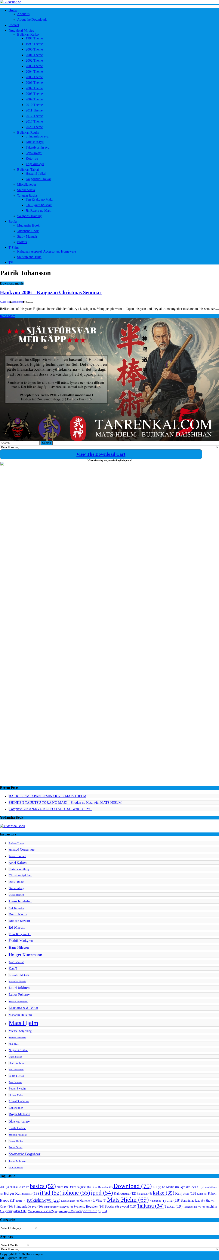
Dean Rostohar (20, 901)
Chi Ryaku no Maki (39, 205)
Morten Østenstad (17, 1037)
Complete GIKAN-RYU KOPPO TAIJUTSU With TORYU (50, 809)
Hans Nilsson (19, 947)
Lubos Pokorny (19, 995)
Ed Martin (17, 927)
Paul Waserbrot (16, 1069)
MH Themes (36, 1258)
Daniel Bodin (16, 881)
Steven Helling (16, 1141)
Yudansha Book (28, 231)
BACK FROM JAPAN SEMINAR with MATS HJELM (47, 796)
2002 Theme (34, 60)
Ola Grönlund (17, 1063)
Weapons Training (29, 216)
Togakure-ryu (35, 164)
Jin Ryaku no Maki (38, 210)
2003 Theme (34, 66)
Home (13, 10)
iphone (76, 1192)
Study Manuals (27, 236)
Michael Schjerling (20, 1031)
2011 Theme (34, 110)
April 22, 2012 (5, 302)
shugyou (66, 1206)
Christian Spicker (20, 875)
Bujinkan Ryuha (28, 132)
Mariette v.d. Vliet (23, 1008)
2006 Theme (34, 82)
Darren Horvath (16, 895)
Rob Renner (16, 1107)
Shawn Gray (19, 1121)
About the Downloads (32, 19)
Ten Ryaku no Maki (39, 199)
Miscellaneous (26, 184)
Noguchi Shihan (18, 1050)
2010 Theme (34, 105)
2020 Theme (34, 127)
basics (43, 1186)
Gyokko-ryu (34, 153)
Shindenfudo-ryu (37, 136)
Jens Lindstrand (16, 962)
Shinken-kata (26, 190)
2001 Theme (34, 55)
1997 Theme (34, 38)
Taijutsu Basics (27, 195)
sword (128, 1206)
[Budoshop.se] (109, 2)
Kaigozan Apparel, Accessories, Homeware (46, 251)
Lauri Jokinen (19, 988)
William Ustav (16, 1167)
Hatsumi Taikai (36, 173)
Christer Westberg (19, 869)
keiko (163, 1193)
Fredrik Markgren (21, 941)
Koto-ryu (32, 158)
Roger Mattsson (19, 1114)
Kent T (13, 968)
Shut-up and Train (29, 257)
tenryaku (16, 1211)
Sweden (112, 1206)
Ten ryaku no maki (41, 1211)
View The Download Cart (100, 454)
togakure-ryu (65, 1211)
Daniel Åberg (16, 888)
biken (62, 1187)
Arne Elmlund (17, 856)
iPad (51, 1192)
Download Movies (21, 30)
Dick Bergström (16, 908)
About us (23, 14)
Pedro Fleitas (16, 1075)
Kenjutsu (185, 1193)
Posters (22, 242)
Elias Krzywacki (20, 934)
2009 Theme (34, 99)
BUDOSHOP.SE (17, 302)
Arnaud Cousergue (21, 849)
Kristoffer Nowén (17, 981)
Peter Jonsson (15, 1082)
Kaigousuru (125, 1193)
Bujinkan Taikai (28, 169)
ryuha (171, 1200)
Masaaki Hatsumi (20, 1015)
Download (132, 1185)
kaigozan (144, 1193)
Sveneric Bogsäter (24, 1154)
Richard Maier (16, 1095)
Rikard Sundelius (19, 1101)
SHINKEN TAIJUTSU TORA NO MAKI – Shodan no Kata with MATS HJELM (65, 802)
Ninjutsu (156, 1200)
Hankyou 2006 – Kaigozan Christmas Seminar (51, 292)
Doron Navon (18, 914)
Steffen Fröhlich (18, 1134)
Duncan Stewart (19, 920)
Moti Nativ (14, 1044)
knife (21, 1200)
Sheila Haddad (17, 1128)
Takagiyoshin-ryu (37, 147)
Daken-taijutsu (80, 1187)
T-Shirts (14, 247)
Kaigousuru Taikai (38, 179)
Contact (14, 25)
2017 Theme (34, 121)
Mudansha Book (28, 225)
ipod (102, 1192)
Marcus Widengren (18, 1001)
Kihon (202, 1193)
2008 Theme (34, 93)
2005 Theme (34, 77)
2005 (4, 1187)
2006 (14, 1187)
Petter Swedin (17, 1088)
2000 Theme (34, 49)
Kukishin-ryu (35, 142)
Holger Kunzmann (25, 954)
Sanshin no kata (193, 1200)
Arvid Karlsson (18, 862)
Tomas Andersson (17, 1161)
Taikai (173, 1206)
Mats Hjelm (23, 1022)
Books (13, 221)
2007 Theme (34, 88)
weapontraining (91, 1211)
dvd (157, 1187)
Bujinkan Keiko (28, 34)
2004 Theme (34, 71)
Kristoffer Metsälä (19, 975)
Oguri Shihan (15, 1057)
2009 (24, 1187)
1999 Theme (34, 44)
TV (11, 262)
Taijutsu (150, 1206)
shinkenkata (51, 1206)
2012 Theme (34, 116)
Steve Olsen (15, 1147)
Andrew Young (16, 843)
